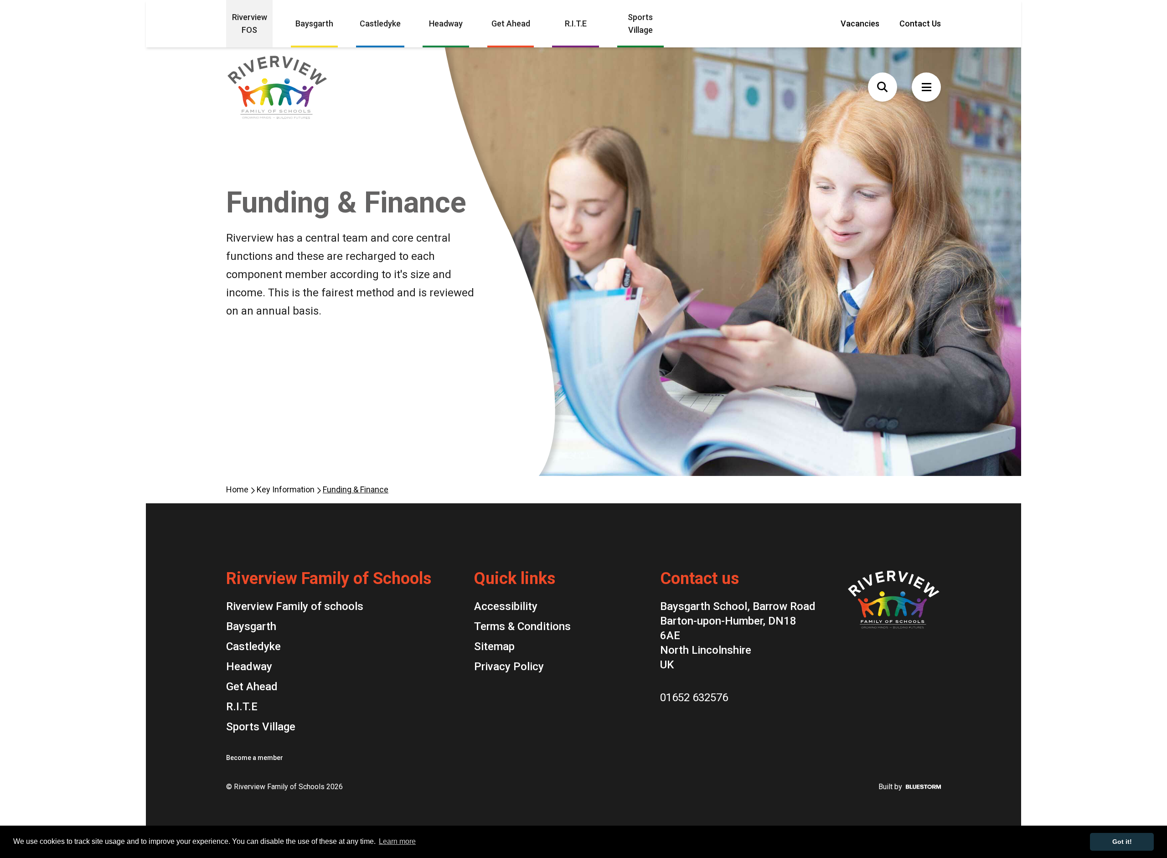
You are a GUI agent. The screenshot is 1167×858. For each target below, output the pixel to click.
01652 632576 (694, 697)
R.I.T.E (576, 23)
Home (238, 489)
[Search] (882, 87)
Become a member (254, 757)
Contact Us (920, 23)
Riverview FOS (249, 23)
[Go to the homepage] (294, 87)
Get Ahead (510, 23)
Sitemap (494, 646)
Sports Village (640, 23)
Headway (446, 23)
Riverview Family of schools (294, 606)
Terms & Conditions (522, 626)
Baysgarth (314, 23)
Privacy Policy (509, 666)
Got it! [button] (1122, 841)
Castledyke (380, 23)
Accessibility (505, 606)
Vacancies (860, 23)
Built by (890, 786)
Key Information (286, 489)
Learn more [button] (397, 841)
